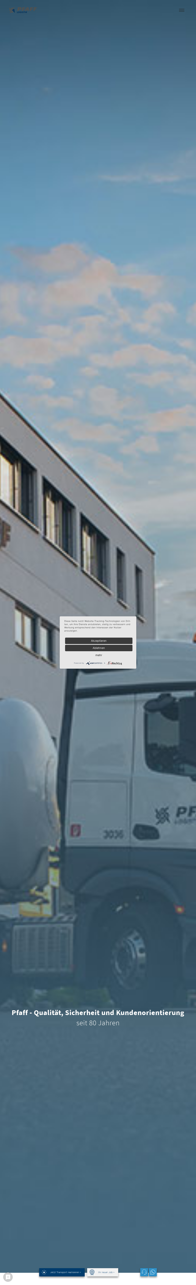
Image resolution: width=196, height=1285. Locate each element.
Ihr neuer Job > (106, 1272)
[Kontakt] (144, 1272)
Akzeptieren (99, 640)
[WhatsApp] (153, 1272)
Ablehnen (99, 648)
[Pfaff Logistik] (23, 10)
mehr (98, 655)
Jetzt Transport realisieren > (65, 1272)
